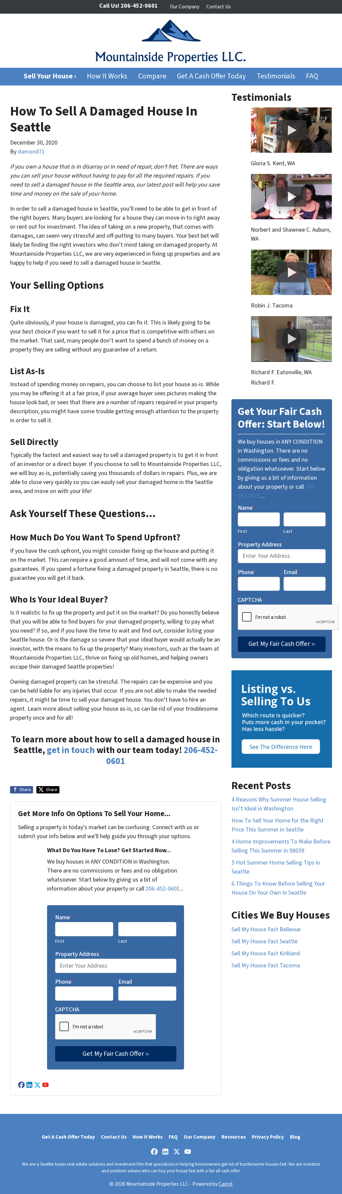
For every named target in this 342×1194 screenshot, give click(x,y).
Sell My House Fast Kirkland (265, 953)
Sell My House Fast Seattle (264, 941)
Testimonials (276, 76)
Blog (295, 1137)
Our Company (184, 6)
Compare (152, 76)
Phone (64, 982)
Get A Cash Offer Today (211, 76)
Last (122, 941)
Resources (233, 1137)
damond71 (31, 152)
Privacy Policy (268, 1137)
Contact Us (218, 6)
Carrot (226, 1184)
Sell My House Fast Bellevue (266, 929)
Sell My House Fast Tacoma (265, 965)
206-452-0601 (163, 889)
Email (126, 982)
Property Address (79, 954)
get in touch (71, 750)
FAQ (312, 76)
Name (64, 917)
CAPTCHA (67, 1009)
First (59, 941)
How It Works (107, 76)
